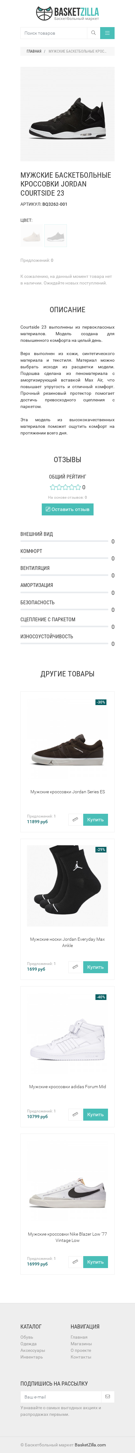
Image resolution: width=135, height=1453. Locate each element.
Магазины (81, 1343)
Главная (79, 1337)
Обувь (26, 1337)
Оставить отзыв (69, 509)
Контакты (81, 1356)
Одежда (28, 1343)
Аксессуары (32, 1350)
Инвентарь (31, 1356)
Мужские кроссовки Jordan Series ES (67, 791)
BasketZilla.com (90, 1444)
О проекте (81, 1350)
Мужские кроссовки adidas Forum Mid (67, 1086)
